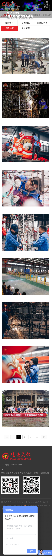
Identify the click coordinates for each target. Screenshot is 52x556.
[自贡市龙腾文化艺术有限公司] (15, 5)
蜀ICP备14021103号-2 (12, 505)
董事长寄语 (42, 23)
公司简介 (9, 23)
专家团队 (25, 23)
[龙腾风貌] (25, 55)
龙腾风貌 (9, 28)
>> (37, 437)
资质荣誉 (25, 28)
